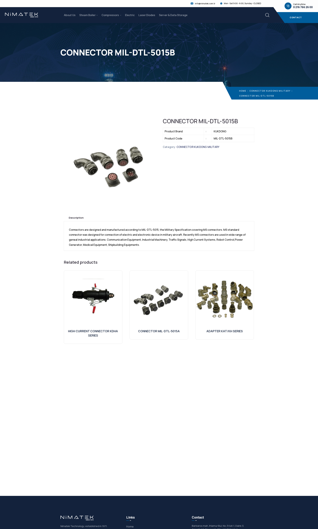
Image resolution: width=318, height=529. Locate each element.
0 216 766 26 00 (303, 7)
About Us (70, 15)
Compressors (110, 15)
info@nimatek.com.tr (205, 3)
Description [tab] (76, 217)
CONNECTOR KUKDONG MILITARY (270, 90)
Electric (130, 15)
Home (242, 90)
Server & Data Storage (173, 15)
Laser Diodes (146, 15)
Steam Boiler (87, 15)
